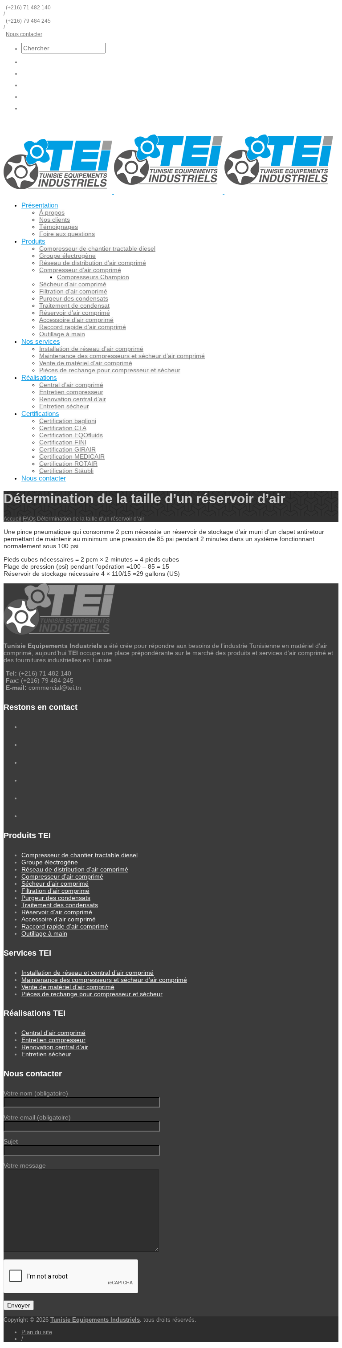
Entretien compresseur (71, 391)
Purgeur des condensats (73, 298)
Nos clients (54, 219)
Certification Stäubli (66, 470)
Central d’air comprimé (71, 384)
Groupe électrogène (67, 255)
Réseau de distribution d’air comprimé (92, 262)
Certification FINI (62, 442)
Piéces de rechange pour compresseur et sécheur (109, 370)
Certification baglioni (67, 420)
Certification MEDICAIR (72, 456)
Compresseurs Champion (93, 277)
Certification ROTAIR (68, 463)
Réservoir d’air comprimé (74, 312)
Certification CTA (62, 428)
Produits (33, 241)
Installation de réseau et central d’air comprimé (87, 972)
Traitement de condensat (74, 305)
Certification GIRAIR (67, 449)
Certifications (40, 413)
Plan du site (36, 1332)
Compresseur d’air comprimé (80, 269)
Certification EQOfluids (71, 435)
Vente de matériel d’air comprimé (85, 363)
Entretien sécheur (64, 406)
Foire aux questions (67, 233)
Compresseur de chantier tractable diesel (97, 248)
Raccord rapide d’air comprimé (82, 326)
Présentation (39, 205)
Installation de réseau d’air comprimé (91, 348)
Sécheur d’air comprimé (72, 284)
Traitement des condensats (59, 904)
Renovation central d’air (72, 399)
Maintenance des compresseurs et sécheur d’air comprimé (122, 355)
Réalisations (39, 377)
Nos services (40, 341)
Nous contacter (24, 34)
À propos (52, 212)
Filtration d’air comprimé (73, 291)
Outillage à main (62, 334)
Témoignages (58, 226)
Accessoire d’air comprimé (76, 319)
